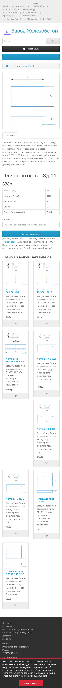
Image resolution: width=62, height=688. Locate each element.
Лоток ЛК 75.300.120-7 (44, 291)
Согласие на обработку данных (17, 632)
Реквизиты (7, 626)
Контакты (47, 19)
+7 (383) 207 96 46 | (32, 19)
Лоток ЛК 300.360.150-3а (15, 360)
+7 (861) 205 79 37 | (12, 19)
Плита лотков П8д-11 (24, 66)
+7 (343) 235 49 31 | (32, 12)
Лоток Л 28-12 (46, 428)
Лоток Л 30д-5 (15, 498)
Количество (7, 219)
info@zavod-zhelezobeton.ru (16, 6)
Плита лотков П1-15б (46, 500)
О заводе (6, 623)
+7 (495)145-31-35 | (40, 6)
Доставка (6, 635)
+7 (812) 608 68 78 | (12, 12)
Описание (10, 135)
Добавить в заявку (31, 233)
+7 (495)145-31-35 (10, 653)
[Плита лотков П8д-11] (31, 100)
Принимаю (31, 683)
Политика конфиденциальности (30, 675)
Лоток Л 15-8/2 (46, 358)
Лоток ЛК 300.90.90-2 (12, 291)
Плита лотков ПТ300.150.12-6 (15, 573)
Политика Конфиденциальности (17, 629)
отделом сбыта (9, 242)
